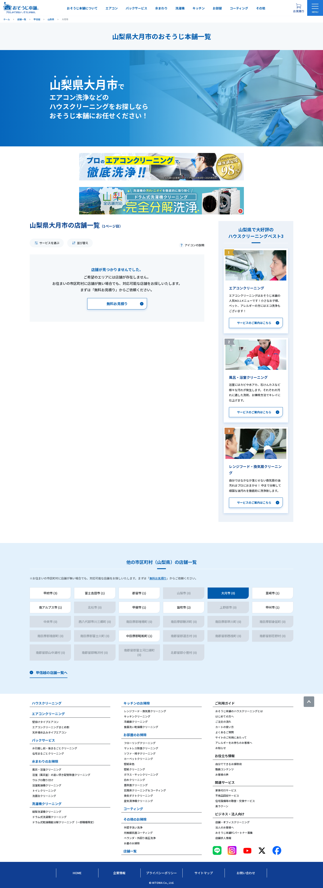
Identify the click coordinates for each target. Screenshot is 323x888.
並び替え (82, 243)
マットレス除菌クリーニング (141, 748)
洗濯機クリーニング (47, 803)
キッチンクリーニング (137, 716)
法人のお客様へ (224, 827)
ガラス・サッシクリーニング (141, 774)
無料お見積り (158, 578)
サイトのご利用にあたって (231, 737)
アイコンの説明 (194, 245)
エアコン (111, 8)
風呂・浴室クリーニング (46, 769)
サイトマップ (203, 873)
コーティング (239, 8)
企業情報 (119, 873)
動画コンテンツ (224, 769)
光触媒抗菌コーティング (138, 832)
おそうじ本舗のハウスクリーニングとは (239, 711)
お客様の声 (222, 774)
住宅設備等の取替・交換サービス (235, 801)
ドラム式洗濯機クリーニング (49, 817)
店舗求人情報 (223, 838)
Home (77, 873)
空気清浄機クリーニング (138, 801)
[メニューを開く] (315, 8)
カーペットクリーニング (138, 758)
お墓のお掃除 (132, 843)
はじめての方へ (224, 716)
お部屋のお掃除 (135, 734)
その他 (260, 8)
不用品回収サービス (227, 795)
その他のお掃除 (135, 819)
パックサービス (136, 8)
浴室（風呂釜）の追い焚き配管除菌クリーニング (61, 775)
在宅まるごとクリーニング (48, 753)
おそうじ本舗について (82, 8)
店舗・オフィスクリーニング (232, 822)
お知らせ (220, 748)
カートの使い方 (224, 727)
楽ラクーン (221, 806)
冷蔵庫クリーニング (136, 721)
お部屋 (217, 8)
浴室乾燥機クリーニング (46, 785)
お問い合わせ (246, 873)
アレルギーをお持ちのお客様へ (233, 742)
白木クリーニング (134, 780)
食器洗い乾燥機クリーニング (141, 727)
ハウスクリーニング (47, 703)
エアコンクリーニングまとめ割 (50, 727)
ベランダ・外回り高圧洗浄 (140, 838)
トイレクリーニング (44, 790)
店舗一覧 (130, 851)
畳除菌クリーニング (136, 785)
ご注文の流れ (223, 721)
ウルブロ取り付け (42, 780)
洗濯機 (180, 8)
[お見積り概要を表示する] (298, 8)
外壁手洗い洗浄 (133, 827)
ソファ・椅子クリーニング (140, 753)
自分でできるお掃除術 (228, 764)
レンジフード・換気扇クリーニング (145, 711)
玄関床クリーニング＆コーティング (145, 790)
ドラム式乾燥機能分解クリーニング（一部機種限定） (64, 822)
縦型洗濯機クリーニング (46, 811)
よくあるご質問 (224, 732)
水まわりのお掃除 (45, 761)
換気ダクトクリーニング (138, 795)
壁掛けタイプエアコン (45, 722)
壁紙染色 (129, 764)
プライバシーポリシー (161, 873)
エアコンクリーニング (48, 713)
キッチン (198, 8)
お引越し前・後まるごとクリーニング (54, 748)
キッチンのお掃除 (136, 703)
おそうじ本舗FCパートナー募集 (234, 832)
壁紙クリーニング (134, 769)
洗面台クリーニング (44, 796)
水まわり (161, 8)
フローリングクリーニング (140, 743)
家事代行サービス (225, 790)
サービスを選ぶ (49, 243)
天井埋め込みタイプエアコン (49, 732)
